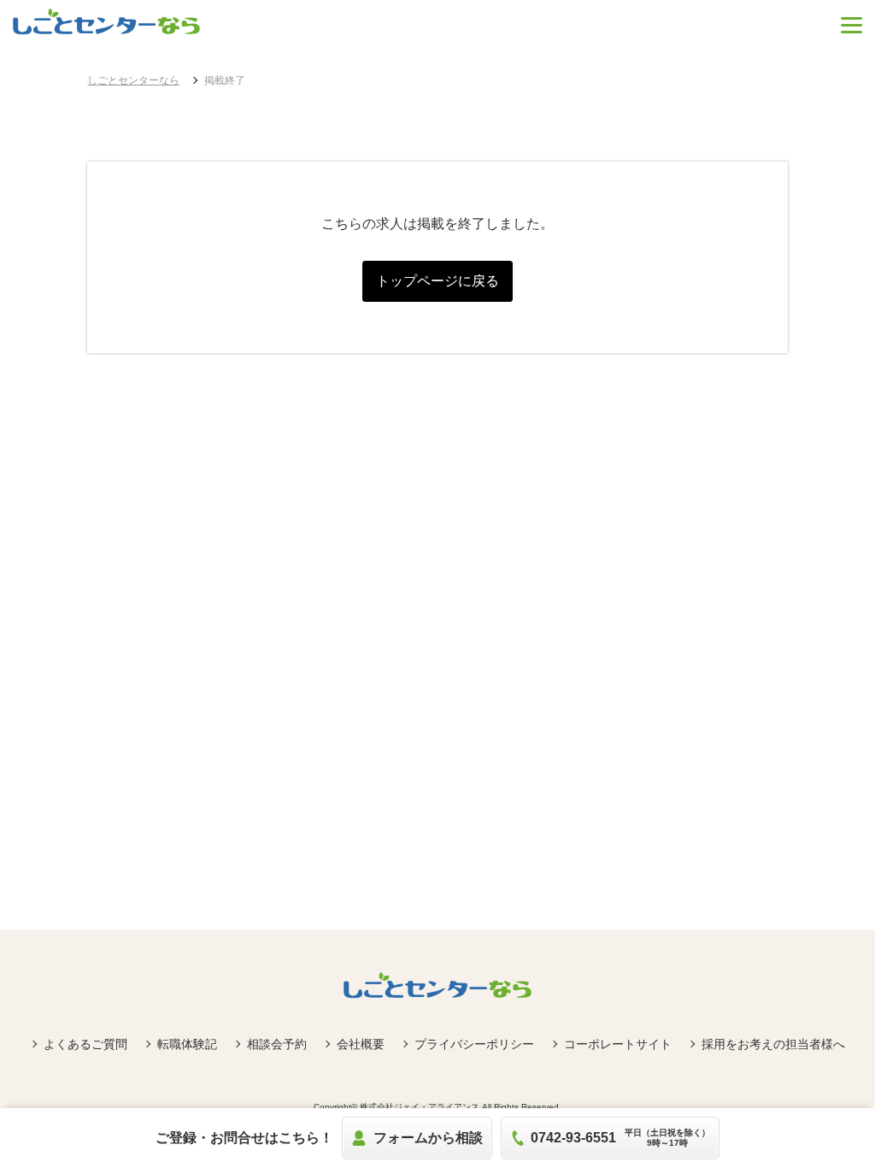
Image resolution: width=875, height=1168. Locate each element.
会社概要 (361, 1044)
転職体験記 (187, 1044)
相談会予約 (277, 1044)
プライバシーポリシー (474, 1044)
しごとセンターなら (133, 80)
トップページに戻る (437, 281)
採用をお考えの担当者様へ (773, 1044)
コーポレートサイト (618, 1044)
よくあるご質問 (85, 1044)
